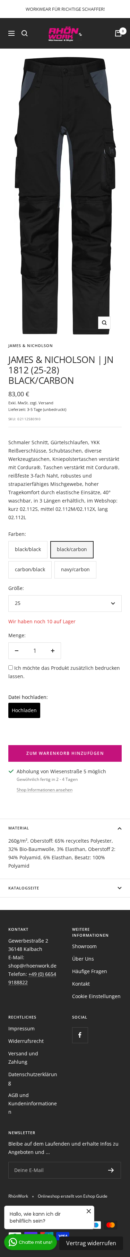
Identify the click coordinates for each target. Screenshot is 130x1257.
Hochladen (24, 710)
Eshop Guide (95, 1196)
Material (18, 827)
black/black (28, 549)
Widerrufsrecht (26, 1041)
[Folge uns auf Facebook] (80, 1035)
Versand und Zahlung (23, 1057)
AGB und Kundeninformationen (32, 1103)
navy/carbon (75, 569)
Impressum (21, 1028)
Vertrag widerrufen (91, 1243)
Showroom (84, 946)
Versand (45, 402)
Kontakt (81, 983)
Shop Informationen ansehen (44, 790)
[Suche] (24, 33)
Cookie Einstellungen (96, 996)
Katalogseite (23, 888)
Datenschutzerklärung (32, 1078)
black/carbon (72, 549)
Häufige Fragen (89, 971)
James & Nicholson (30, 345)
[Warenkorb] (118, 33)
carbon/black (30, 569)
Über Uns (83, 958)
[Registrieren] (111, 1170)
